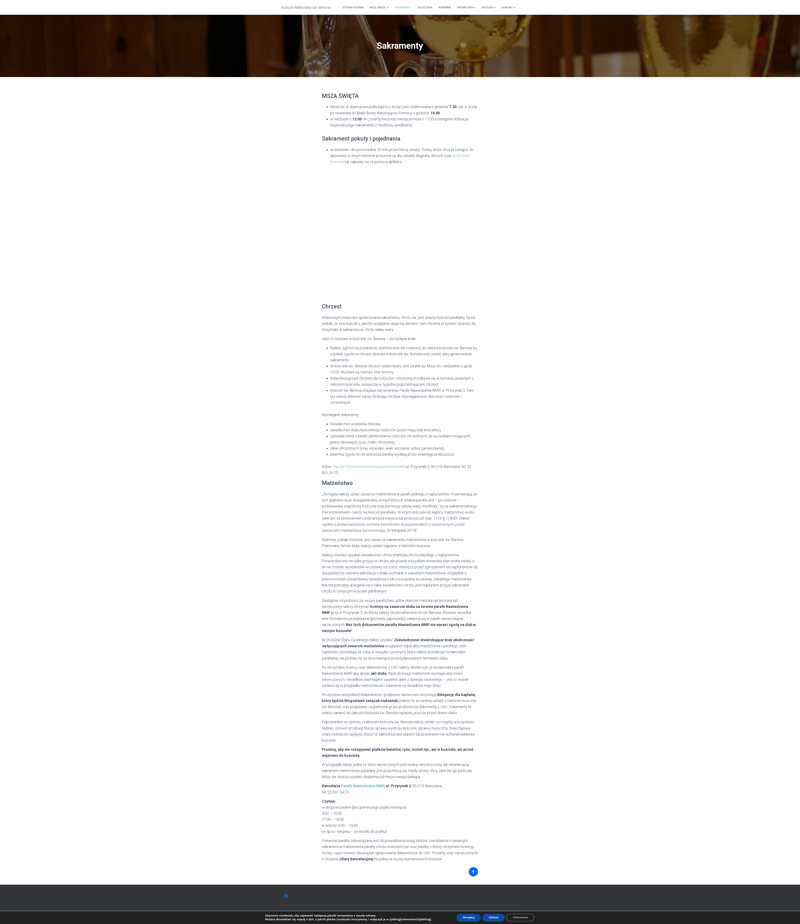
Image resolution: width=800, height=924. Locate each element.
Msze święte (378, 7)
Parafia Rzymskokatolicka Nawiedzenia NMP (369, 466)
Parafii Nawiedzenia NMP (362, 786)
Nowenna (445, 7)
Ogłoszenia (424, 7)
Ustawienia (520, 917)
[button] (387, 7)
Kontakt (508, 7)
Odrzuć (494, 917)
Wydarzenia (465, 7)
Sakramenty (403, 7)
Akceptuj (469, 917)
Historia (488, 7)
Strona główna (353, 7)
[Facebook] (473, 871)
